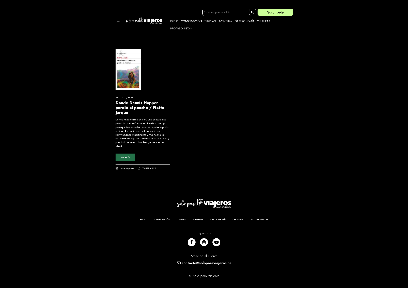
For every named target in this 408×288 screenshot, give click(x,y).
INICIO (174, 21)
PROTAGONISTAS (181, 28)
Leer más (125, 157)
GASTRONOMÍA (244, 21)
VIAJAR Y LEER (149, 168)
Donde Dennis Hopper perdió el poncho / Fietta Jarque (140, 107)
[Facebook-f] (192, 242)
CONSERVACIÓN (191, 21)
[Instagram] (204, 242)
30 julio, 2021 (124, 97)
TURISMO (210, 21)
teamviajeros (127, 168)
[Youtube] (216, 242)
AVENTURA (225, 21)
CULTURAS (263, 21)
